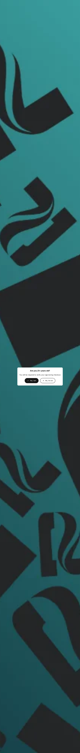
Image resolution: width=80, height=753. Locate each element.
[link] (47, 380)
